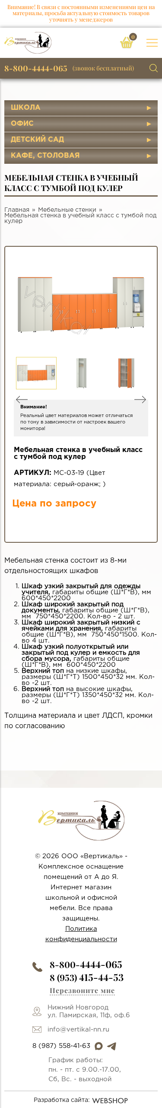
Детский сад (37, 140)
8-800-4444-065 (35, 68)
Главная (16, 210)
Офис (22, 124)
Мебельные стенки (67, 210)
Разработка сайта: (62, 1100)
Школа (26, 108)
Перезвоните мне (82, 990)
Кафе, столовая (45, 156)
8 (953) (87, 977)
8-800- (86, 964)
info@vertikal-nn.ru (78, 1029)
